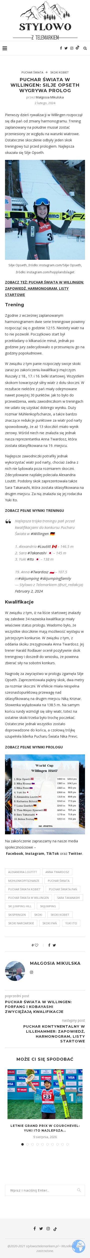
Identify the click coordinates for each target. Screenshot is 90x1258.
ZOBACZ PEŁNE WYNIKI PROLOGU (34, 747)
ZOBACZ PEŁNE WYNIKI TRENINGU (34, 510)
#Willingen (40, 533)
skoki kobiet (60, 915)
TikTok (52, 853)
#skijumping (28, 578)
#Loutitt (44, 546)
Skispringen (17, 915)
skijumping (48, 906)
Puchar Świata (32, 72)
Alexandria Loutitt (22, 872)
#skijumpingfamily (55, 578)
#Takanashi (37, 552)
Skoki (38, 915)
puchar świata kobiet (24, 889)
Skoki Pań (49, 923)
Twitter (75, 853)
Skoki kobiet (59, 72)
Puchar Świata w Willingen (28, 898)
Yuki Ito (71, 923)
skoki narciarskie (21, 923)
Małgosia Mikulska (50, 97)
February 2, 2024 (29, 591)
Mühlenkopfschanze (23, 881)
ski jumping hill (20, 906)
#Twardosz (39, 571)
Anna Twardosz (57, 872)
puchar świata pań (63, 889)
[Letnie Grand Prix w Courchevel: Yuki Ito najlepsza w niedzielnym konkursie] (45, 1094)
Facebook (14, 853)
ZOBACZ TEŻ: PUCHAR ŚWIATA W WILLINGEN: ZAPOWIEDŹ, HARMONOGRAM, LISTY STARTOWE (44, 288)
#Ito (30, 559)
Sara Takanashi (68, 898)
